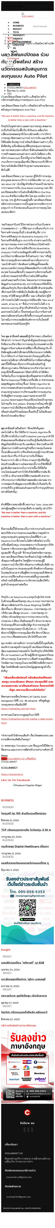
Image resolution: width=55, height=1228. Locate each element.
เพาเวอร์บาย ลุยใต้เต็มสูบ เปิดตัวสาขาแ (24, 996)
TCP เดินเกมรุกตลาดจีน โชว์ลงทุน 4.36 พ (26, 830)
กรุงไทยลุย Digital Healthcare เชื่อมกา (25, 846)
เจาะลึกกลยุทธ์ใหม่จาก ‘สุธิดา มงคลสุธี (23, 979)
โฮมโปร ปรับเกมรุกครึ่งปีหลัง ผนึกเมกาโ (24, 1012)
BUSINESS (8, 806)
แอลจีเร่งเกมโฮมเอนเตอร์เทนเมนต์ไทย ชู (25, 863)
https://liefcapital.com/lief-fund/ (18, 708)
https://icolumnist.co (12, 774)
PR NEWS (14, 50)
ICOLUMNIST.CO (15, 758)
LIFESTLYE (18, 45)
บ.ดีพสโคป (30, 758)
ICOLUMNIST (30, 87)
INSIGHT (7, 956)
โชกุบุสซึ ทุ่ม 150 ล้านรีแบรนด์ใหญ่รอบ (23, 813)
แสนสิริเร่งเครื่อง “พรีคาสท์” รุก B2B (22, 963)
